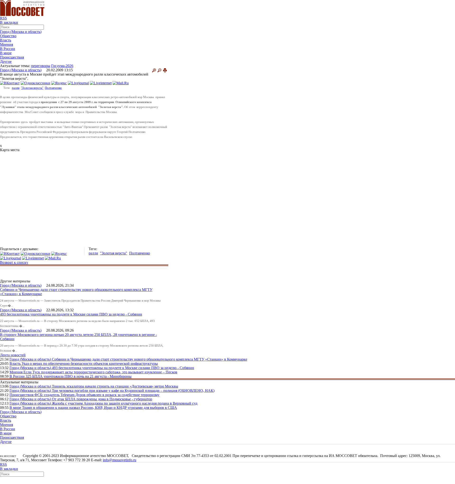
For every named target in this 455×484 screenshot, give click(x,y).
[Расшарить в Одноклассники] (35, 83)
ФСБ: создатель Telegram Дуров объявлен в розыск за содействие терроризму (96, 395)
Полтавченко (53, 88)
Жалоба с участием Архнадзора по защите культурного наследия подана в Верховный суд (124, 403)
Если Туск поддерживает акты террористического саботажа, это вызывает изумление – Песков (100, 372)
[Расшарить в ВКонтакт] (10, 83)
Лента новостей (13, 355)
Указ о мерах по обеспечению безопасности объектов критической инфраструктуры (90, 364)
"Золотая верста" (32, 88)
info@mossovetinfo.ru (119, 460)
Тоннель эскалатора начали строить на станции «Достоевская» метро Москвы (115, 386)
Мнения (6, 44)
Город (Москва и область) (20, 32)
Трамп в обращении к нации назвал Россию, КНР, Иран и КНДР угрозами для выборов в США (99, 408)
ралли (15, 88)
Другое (6, 61)
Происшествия (12, 57)
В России (7, 49)
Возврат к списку (14, 262)
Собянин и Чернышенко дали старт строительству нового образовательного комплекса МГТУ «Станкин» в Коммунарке (149, 359)
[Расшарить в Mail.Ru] (121, 83)
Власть (5, 40)
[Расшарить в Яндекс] (59, 83)
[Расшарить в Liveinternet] (101, 83)
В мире (6, 53)
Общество (8, 36)
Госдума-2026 (62, 66)
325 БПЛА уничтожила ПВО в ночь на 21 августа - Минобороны (79, 376)
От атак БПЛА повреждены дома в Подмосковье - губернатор (102, 399)
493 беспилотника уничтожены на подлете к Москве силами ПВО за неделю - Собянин (71, 314)
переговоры (40, 66)
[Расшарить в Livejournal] (78, 83)
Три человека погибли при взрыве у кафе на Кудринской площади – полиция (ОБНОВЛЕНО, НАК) (133, 391)
